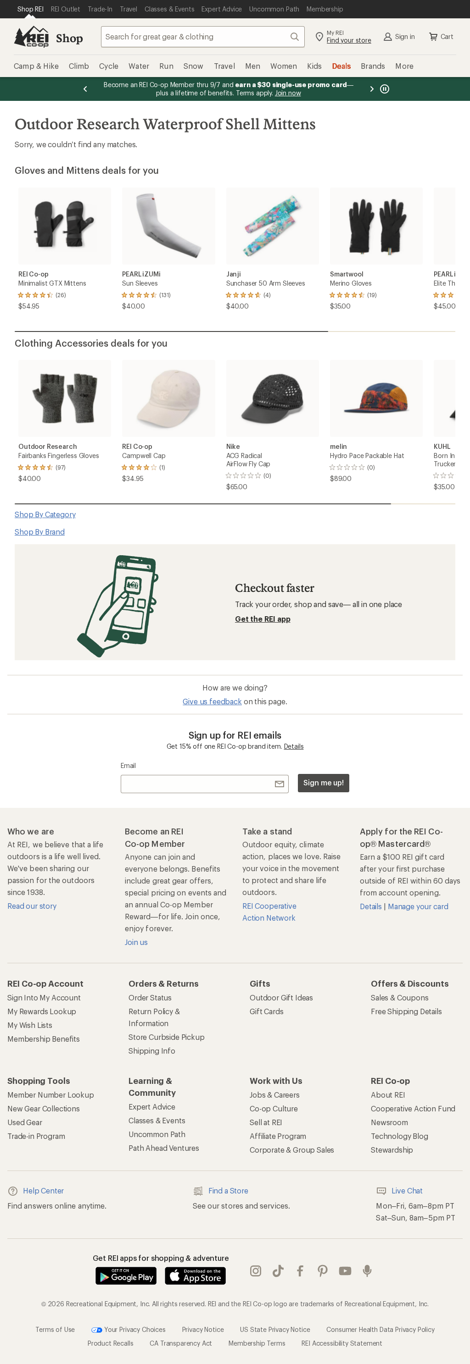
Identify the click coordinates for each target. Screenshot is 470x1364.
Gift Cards (266, 1011)
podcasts (367, 1271)
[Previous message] (85, 89)
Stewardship (392, 1149)
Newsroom (389, 1122)
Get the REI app (263, 618)
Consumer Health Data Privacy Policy (380, 1329)
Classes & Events (157, 1120)
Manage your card (418, 906)
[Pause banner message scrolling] (383, 89)
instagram (255, 1271)
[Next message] (371, 89)
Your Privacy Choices (134, 1329)
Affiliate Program (278, 1136)
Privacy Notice (203, 1329)
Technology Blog (399, 1136)
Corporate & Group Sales (292, 1149)
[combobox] (203, 36)
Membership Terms (257, 1343)
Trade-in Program (36, 1136)
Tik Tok (278, 1271)
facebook (300, 1271)
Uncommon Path (157, 1134)
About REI (388, 1094)
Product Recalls (111, 1343)
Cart (447, 36)
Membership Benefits (43, 1038)
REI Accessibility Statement (342, 1343)
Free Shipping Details (406, 1011)
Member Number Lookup (50, 1094)
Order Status (150, 997)
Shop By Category (45, 514)
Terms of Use (55, 1329)
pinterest (322, 1271)
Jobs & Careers (275, 1094)
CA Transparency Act (181, 1343)
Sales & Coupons (400, 997)
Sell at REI (266, 1122)
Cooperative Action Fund (413, 1108)
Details (294, 746)
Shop (69, 37)
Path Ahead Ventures (164, 1147)
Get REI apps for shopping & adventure (161, 1258)
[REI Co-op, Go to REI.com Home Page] (31, 37)
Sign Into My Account (44, 997)
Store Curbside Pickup (167, 1037)
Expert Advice (152, 1106)
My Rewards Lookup (41, 1011)
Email (128, 765)
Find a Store (228, 1190)
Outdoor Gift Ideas (281, 997)
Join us (136, 942)
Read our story (31, 905)
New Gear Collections (43, 1108)
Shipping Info (152, 1050)
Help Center (43, 1190)
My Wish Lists (29, 1025)
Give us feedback (212, 701)
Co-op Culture (274, 1108)
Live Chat (407, 1190)
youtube (345, 1271)
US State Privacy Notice (275, 1329)
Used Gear (24, 1122)
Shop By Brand (40, 531)
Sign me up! (323, 782)
